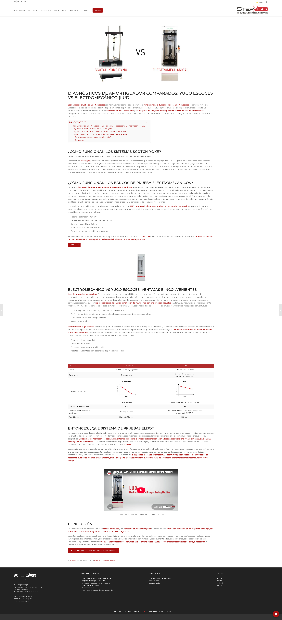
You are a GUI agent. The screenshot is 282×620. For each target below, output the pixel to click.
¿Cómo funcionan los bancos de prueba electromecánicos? (101, 131)
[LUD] (141, 264)
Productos (45, 10)
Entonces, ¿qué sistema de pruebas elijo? (93, 137)
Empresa (31, 10)
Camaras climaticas (88, 588)
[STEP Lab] (252, 10)
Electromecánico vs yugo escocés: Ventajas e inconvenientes (101, 134)
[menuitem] (259, 2)
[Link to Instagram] (25, 1)
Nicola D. (73, 560)
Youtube (219, 578)
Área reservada (154, 583)
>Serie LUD (128, 445)
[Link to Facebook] (21, 1)
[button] (266, 2)
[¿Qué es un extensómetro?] (280, 310)
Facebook (219, 583)
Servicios (72, 10)
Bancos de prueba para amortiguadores (96, 583)
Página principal (19, 10)
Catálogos (85, 10)
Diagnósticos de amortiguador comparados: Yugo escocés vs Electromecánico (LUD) (109, 126)
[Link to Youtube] (18, 1)
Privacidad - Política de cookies (160, 578)
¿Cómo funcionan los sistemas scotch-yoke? (94, 129)
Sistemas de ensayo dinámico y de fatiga (96, 578)
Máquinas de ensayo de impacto (93, 580)
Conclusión (80, 140)
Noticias (97, 560)
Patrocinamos (154, 580)
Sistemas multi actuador (90, 585)
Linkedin (219, 580)
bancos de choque (108, 560)
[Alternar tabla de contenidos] (145, 123)
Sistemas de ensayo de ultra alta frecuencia (97, 590)
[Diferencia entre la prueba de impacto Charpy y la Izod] (1, 310)
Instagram (219, 585)
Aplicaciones (59, 10)
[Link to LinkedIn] (15, 1)
